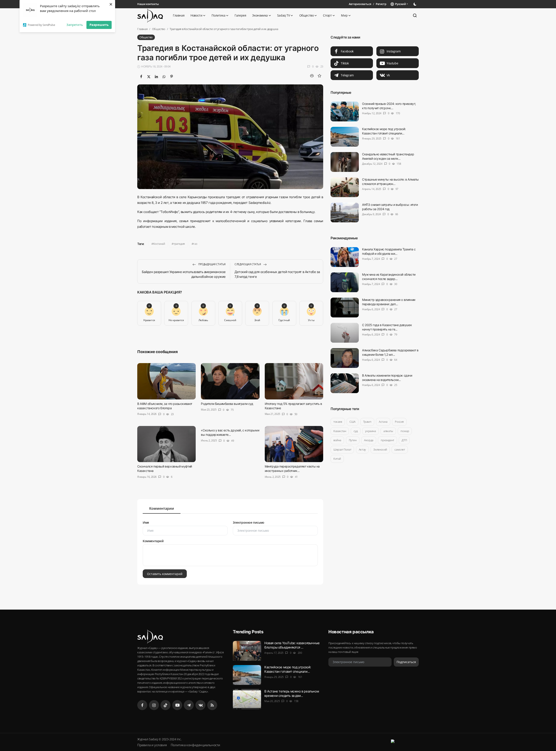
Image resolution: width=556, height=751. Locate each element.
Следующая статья (248, 264)
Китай (337, 459)
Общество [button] (306, 15)
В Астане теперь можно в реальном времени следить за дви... (291, 693)
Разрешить (99, 24)
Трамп (367, 422)
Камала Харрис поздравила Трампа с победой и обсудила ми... (389, 251)
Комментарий (153, 541)
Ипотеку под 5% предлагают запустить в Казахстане (293, 406)
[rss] (212, 705)
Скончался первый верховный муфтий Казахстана (164, 468)
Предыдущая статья (212, 264)
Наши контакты (148, 4)
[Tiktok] (165, 705)
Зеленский (380, 449)
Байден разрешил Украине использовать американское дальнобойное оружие (184, 274)
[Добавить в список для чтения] (319, 75)
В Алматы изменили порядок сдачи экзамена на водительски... (387, 378)
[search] (415, 15)
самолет (399, 449)
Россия (399, 422)
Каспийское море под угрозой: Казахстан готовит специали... (384, 131)
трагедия (179, 244)
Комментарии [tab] (161, 508)
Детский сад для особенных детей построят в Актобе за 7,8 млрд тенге (277, 274)
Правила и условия (152, 745)
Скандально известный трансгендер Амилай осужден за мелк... (388, 156)
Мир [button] (344, 15)
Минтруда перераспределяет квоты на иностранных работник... (292, 468)
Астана (383, 422)
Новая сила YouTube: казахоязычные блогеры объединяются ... (292, 645)
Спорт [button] (327, 15)
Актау (362, 449)
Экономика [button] (260, 15)
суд (356, 431)
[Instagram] (154, 705)
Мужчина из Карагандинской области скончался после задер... (388, 277)
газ (195, 244)
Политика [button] (218, 15)
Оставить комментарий (164, 574)
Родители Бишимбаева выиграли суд (227, 403)
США (352, 422)
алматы (388, 431)
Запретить (74, 24)
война (337, 440)
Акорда (368, 440)
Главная (178, 15)
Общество (158, 29)
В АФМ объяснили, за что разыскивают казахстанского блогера (164, 406)
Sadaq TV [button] (283, 15)
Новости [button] (196, 15)
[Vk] (200, 705)
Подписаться (406, 662)
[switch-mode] (415, 4)
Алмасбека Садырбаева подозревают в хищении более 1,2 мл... (390, 352)
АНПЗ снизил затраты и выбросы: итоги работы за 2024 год (390, 207)
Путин (353, 440)
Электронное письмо (248, 522)
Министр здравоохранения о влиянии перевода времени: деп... (388, 302)
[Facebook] (142, 705)
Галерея (240, 15)
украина (370, 431)
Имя (146, 522)
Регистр (381, 4)
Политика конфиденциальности (195, 745)
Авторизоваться (360, 4)
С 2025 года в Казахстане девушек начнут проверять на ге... (387, 327)
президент (387, 440)
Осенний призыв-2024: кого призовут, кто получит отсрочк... (389, 106)
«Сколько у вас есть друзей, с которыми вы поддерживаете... (230, 432)
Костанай (159, 244)
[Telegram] (189, 705)
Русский (400, 4)
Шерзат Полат (342, 449)
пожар (404, 431)
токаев (337, 422)
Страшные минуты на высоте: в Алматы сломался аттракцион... (390, 182)
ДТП (404, 440)
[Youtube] (177, 705)
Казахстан (339, 431)
